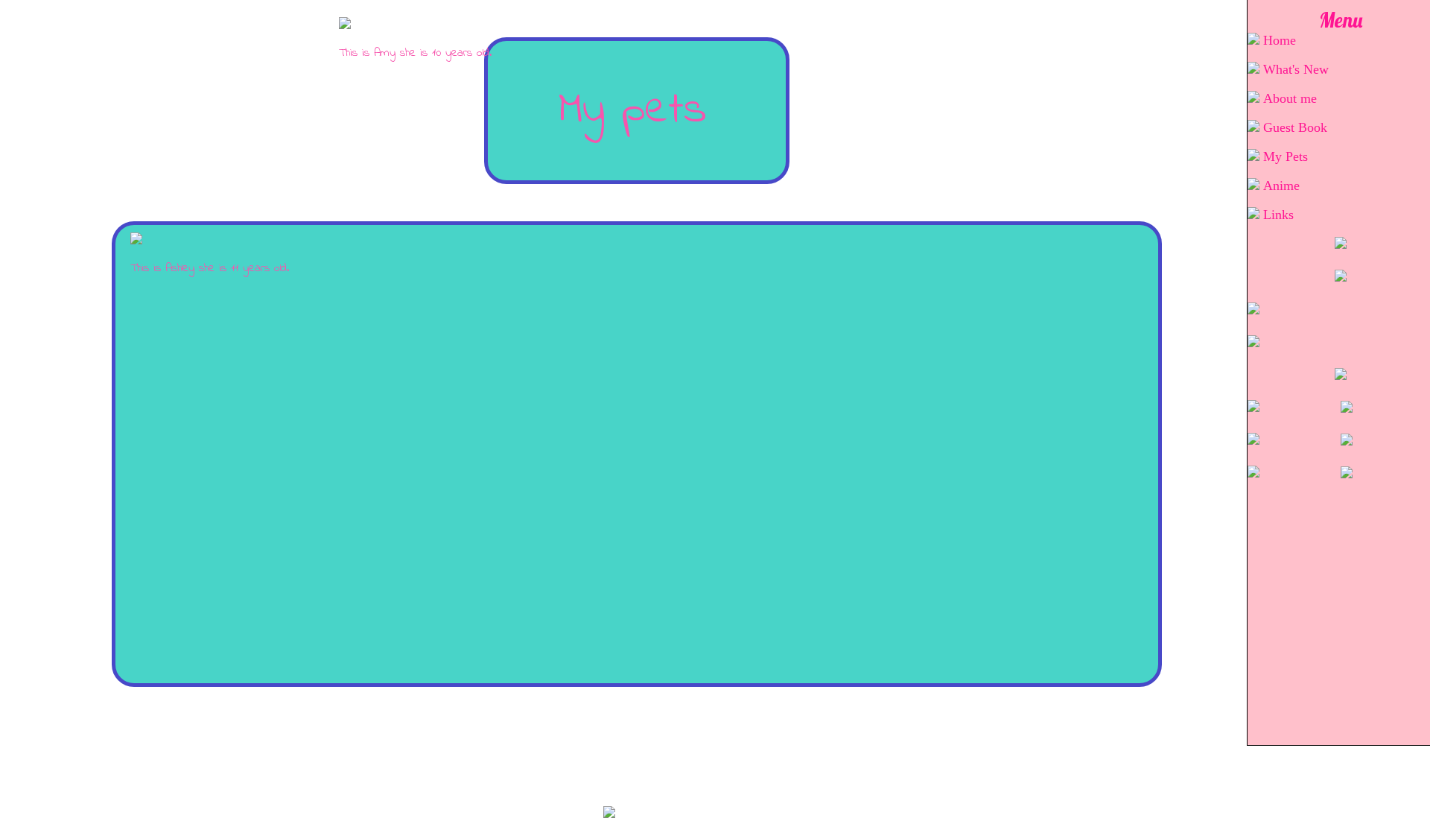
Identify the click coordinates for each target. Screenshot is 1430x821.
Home (1279, 40)
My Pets (1285, 156)
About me (1290, 98)
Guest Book (1295, 127)
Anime (1281, 185)
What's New (1296, 69)
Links (1278, 214)
